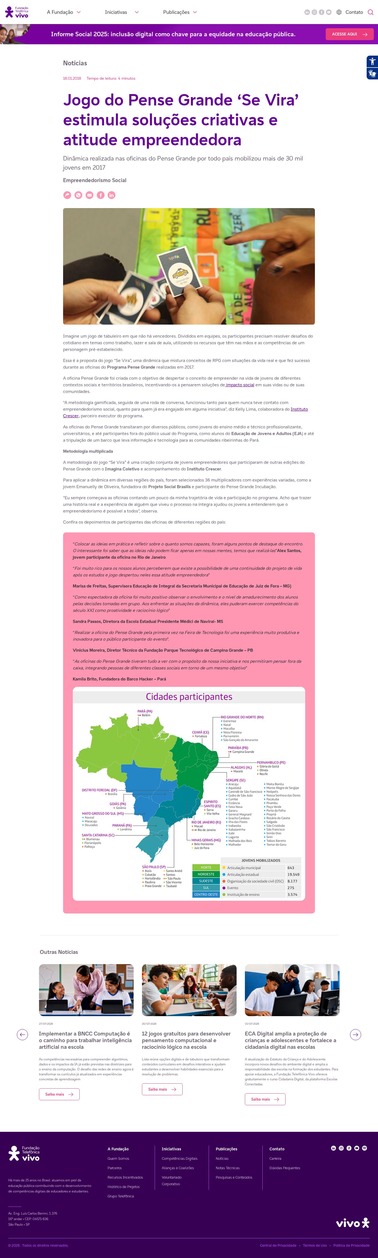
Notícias (222, 1158)
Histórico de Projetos (124, 1186)
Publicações (176, 12)
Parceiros (115, 1168)
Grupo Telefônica (121, 1196)
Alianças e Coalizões (178, 1168)
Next (355, 1034)
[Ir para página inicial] (16, 12)
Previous (22, 1034)
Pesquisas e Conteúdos (234, 1177)
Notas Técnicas (228, 1168)
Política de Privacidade (351, 1245)
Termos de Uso (315, 1245)
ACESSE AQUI (345, 34)
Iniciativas (116, 12)
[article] (189, 623)
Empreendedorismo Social (94, 180)
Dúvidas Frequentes (285, 1168)
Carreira (275, 1158)
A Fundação (60, 12)
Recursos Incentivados (125, 1177)
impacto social (239, 385)
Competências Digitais (180, 1158)
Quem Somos (118, 1158)
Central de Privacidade (278, 1245)
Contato (354, 12)
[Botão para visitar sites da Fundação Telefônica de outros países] (338, 12)
